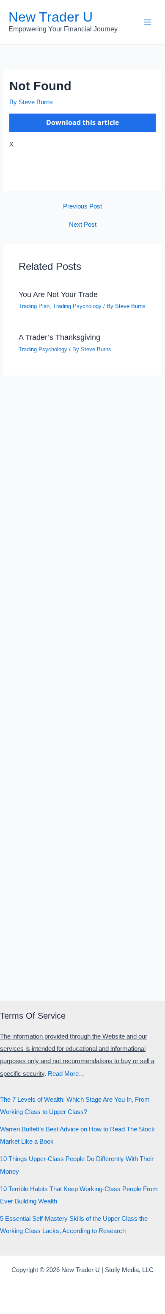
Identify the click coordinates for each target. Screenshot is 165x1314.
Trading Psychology (77, 306)
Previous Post (82, 206)
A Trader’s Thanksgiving (59, 337)
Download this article (82, 122)
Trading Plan (34, 306)
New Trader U (50, 17)
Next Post (82, 225)
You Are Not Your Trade (58, 294)
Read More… (66, 1073)
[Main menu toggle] (148, 22)
